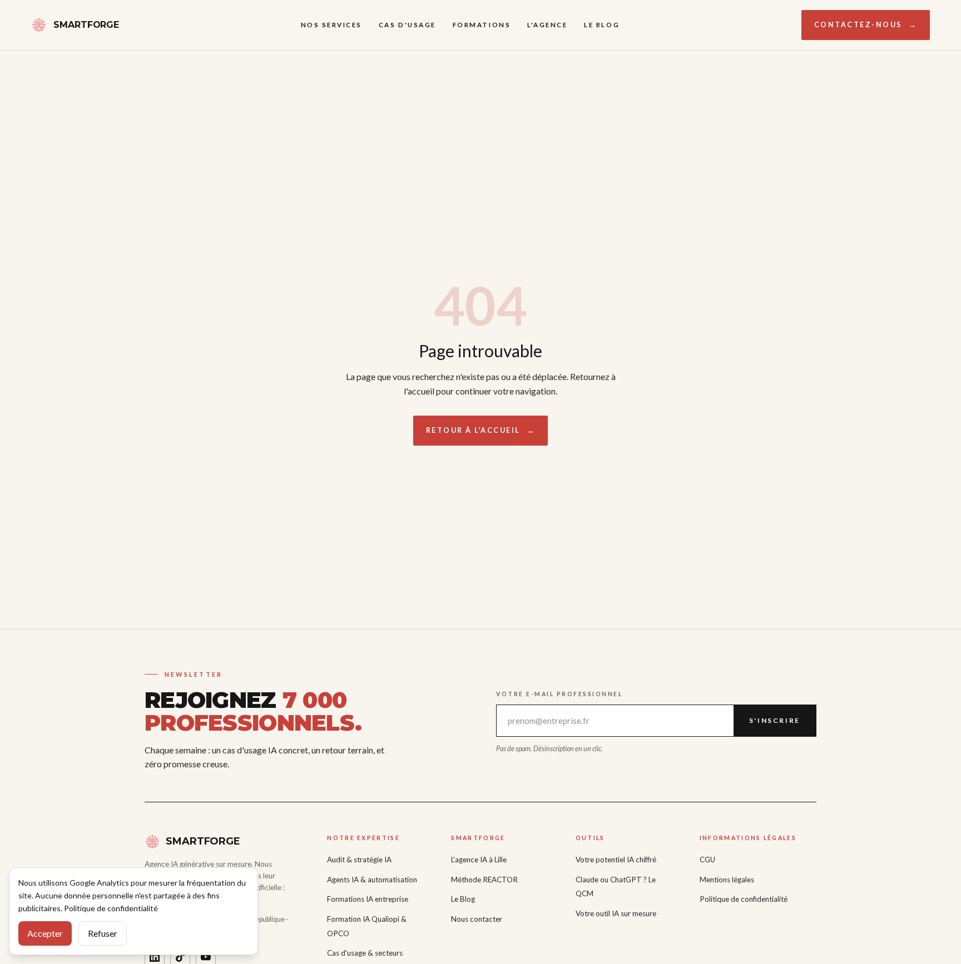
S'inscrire (774, 720)
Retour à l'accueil (481, 430)
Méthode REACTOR (484, 879)
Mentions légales (727, 879)
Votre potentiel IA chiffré (616, 859)
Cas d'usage (407, 24)
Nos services (331, 24)
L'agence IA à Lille (479, 859)
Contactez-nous (866, 25)
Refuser (102, 933)
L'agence (547, 24)
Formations (482, 24)
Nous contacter (476, 919)
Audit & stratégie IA (359, 859)
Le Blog (602, 24)
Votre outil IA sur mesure (616, 913)
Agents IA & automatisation (372, 879)
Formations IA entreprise (367, 899)
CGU (707, 859)
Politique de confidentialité (743, 899)
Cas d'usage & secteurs (365, 952)
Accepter (45, 933)
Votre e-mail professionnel (559, 694)
